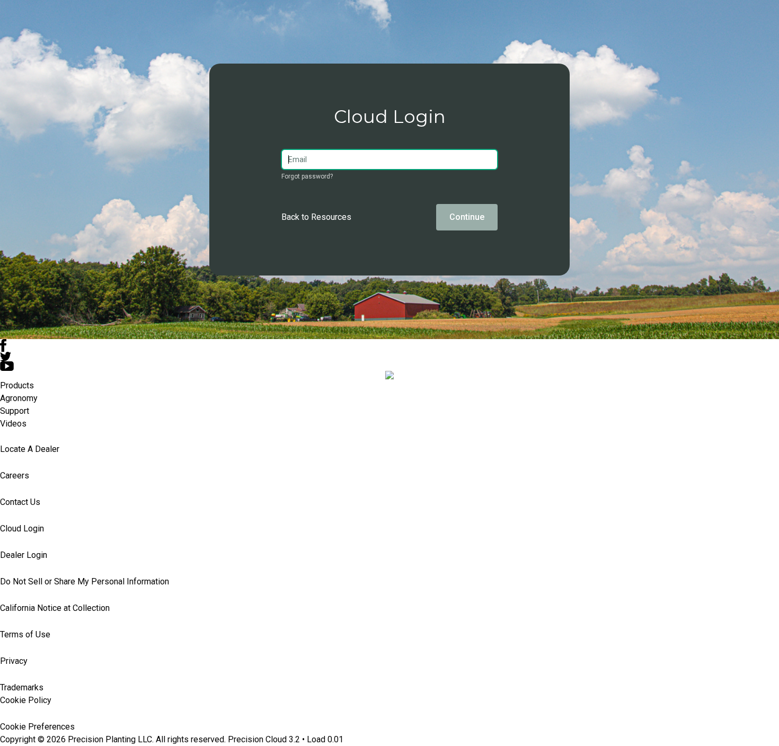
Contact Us (20, 502)
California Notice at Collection (55, 608)
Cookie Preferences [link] (37, 727)
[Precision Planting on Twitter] (389, 356)
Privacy (14, 661)
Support (14, 411)
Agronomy (19, 398)
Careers (14, 475)
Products (17, 385)
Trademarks (21, 687)
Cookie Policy (25, 700)
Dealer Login (23, 555)
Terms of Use (25, 634)
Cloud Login (22, 528)
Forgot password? (307, 176)
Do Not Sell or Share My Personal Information (84, 581)
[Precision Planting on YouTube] (389, 366)
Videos (13, 424)
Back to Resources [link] (316, 217)
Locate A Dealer (29, 449)
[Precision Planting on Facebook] (389, 345)
